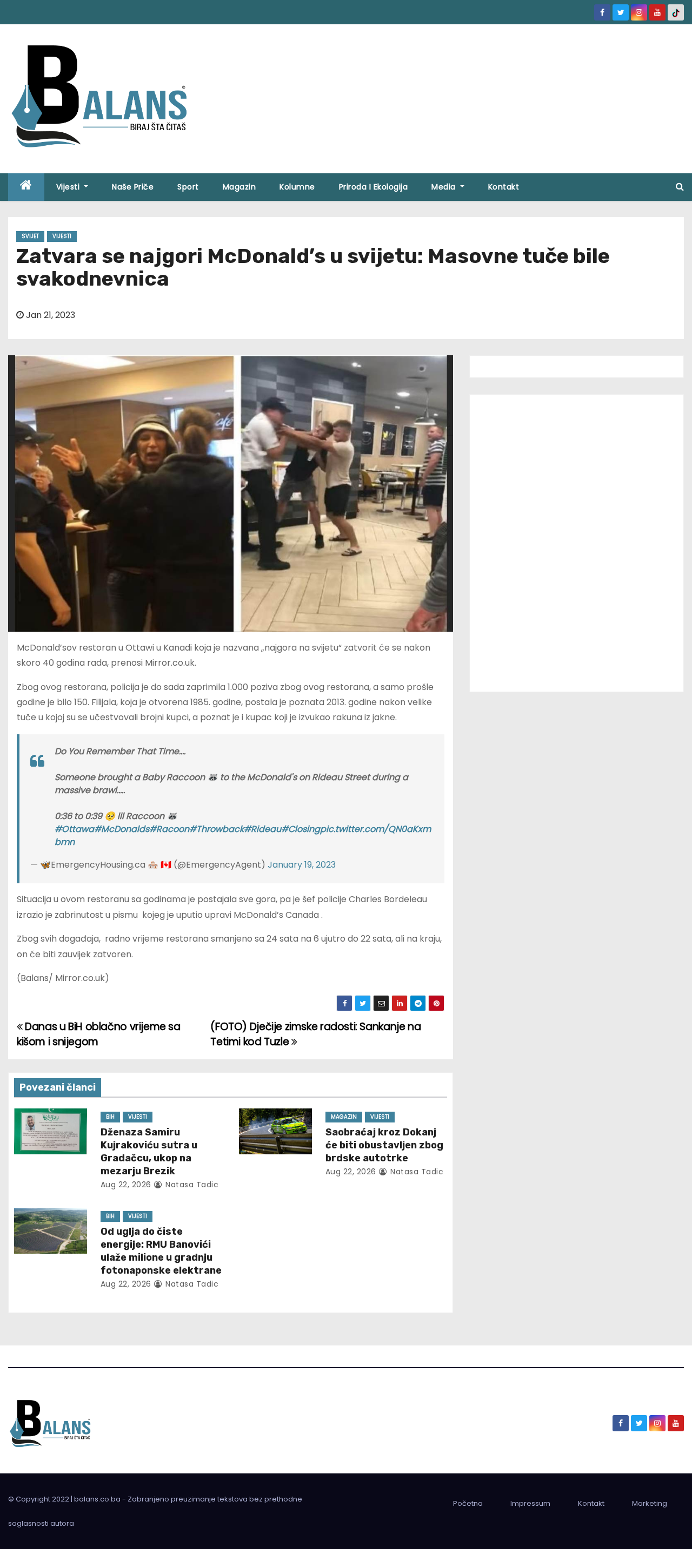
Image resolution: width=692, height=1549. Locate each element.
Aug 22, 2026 (126, 1184)
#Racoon (169, 829)
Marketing (649, 1503)
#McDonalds (121, 829)
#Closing (300, 829)
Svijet (30, 236)
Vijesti (69, 186)
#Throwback (216, 829)
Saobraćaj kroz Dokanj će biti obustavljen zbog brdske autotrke (384, 1145)
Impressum (530, 1503)
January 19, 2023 (302, 864)
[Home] (26, 187)
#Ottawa (74, 829)
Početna (468, 1503)
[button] (680, 186)
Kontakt (504, 186)
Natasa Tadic (190, 1184)
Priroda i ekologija (373, 186)
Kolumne (297, 186)
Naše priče (133, 186)
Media (444, 186)
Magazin (239, 186)
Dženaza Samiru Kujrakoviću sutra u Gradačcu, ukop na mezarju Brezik (149, 1151)
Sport (188, 186)
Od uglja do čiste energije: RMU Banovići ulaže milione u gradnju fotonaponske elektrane (161, 1251)
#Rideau (262, 829)
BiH (110, 1117)
